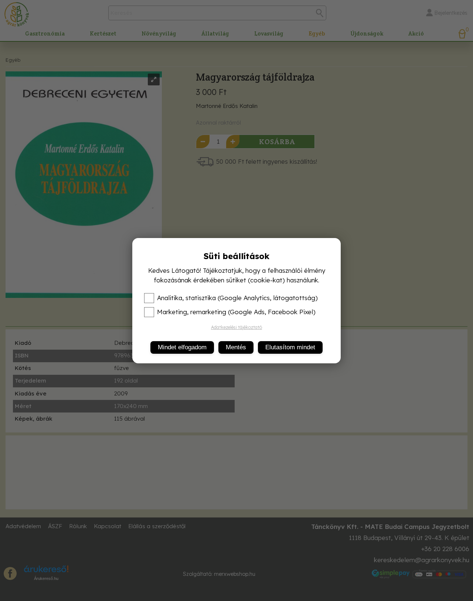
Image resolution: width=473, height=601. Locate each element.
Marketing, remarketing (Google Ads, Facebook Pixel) (236, 312)
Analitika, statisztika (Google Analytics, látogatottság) (237, 298)
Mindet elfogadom (182, 347)
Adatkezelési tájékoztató (236, 327)
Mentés (236, 347)
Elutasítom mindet (290, 347)
